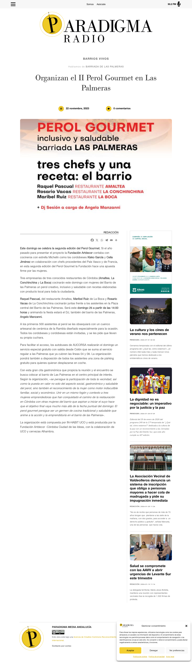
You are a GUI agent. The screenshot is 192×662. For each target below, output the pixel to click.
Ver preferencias (176, 650)
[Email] (111, 240)
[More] (116, 240)
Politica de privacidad (157, 657)
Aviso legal (170, 657)
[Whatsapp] (102, 240)
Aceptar (130, 650)
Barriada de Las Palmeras (105, 66)
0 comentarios (122, 108)
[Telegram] (106, 240)
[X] (97, 240)
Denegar (154, 650)
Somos (90, 4)
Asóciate (101, 4)
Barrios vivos (96, 59)
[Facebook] (92, 240)
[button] (186, 626)
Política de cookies (140, 657)
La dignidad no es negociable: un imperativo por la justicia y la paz (151, 403)
